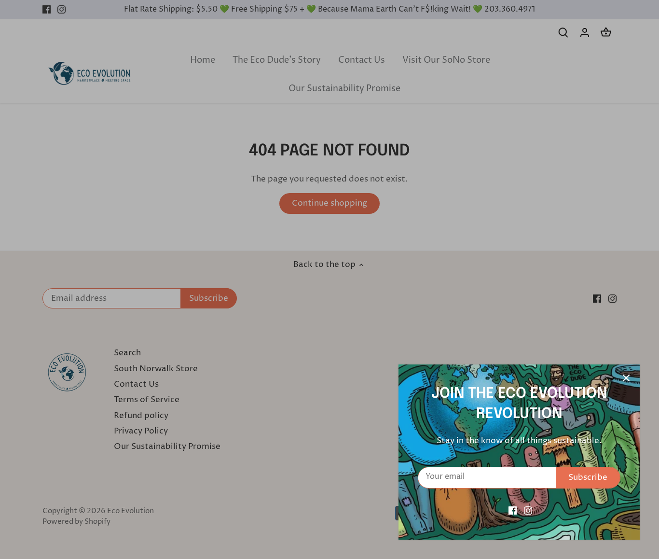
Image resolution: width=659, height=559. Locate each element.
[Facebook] (512, 511)
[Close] (626, 378)
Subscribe (587, 477)
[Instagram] (528, 511)
